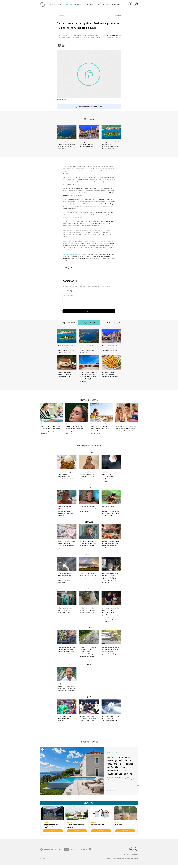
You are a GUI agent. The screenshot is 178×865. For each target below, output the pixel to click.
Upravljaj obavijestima (132, 854)
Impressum (109, 858)
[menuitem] (136, 4)
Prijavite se (89, 311)
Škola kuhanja (104, 4)
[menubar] (136, 4)
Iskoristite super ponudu (70, 254)
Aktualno (77, 4)
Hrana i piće (55, 4)
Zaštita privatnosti (126, 858)
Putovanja (68, 4)
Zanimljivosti (89, 4)
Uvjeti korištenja (120, 858)
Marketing (114, 858)
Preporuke (116, 4)
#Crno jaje (118, 15)
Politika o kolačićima (134, 858)
